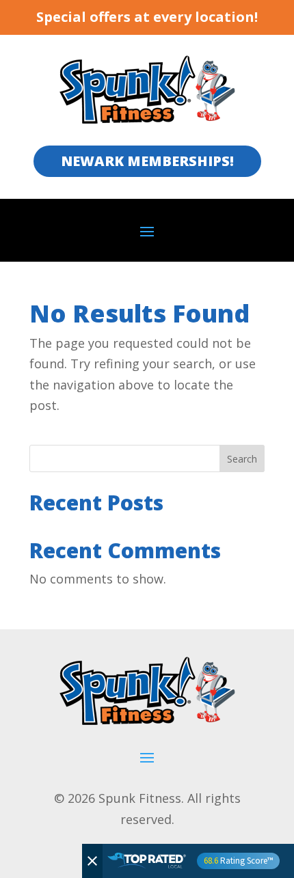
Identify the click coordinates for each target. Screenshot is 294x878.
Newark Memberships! (147, 161)
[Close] (92, 861)
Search (242, 458)
